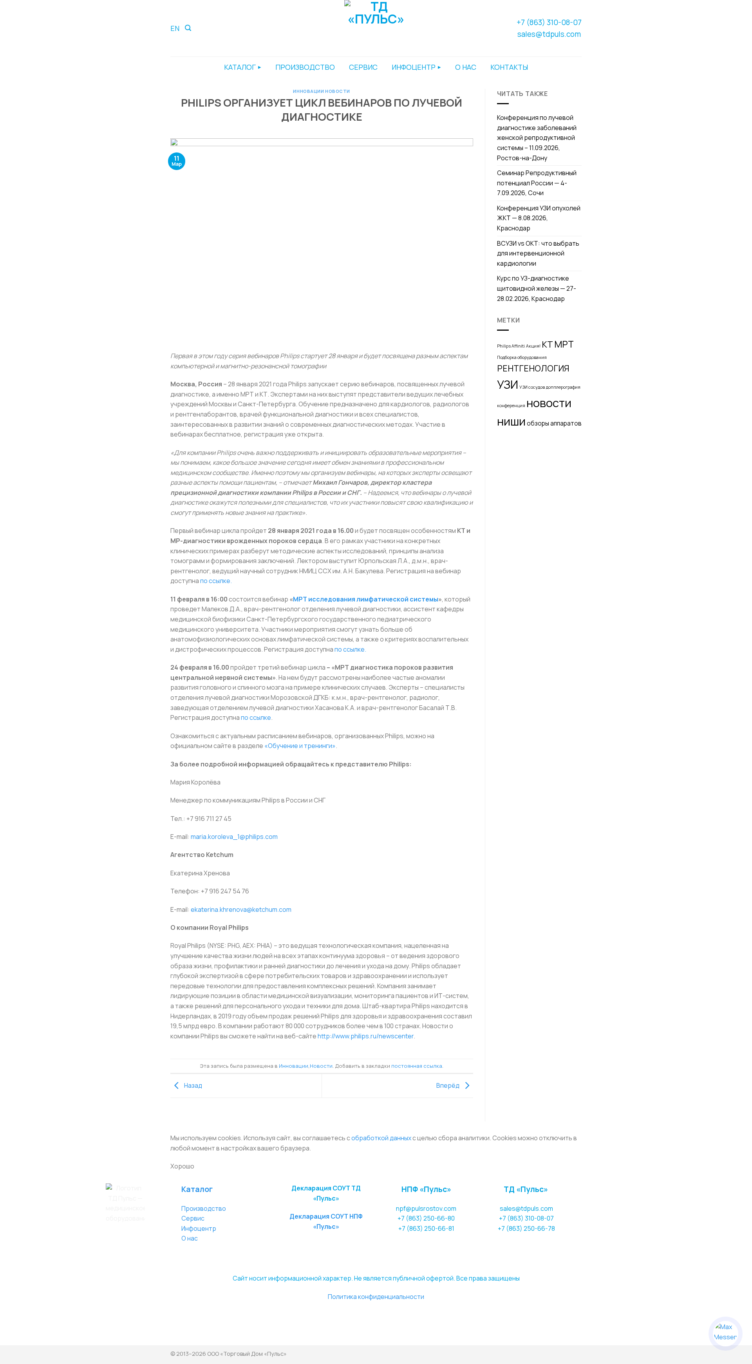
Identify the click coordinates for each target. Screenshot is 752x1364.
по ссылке (256, 717)
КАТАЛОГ (240, 67)
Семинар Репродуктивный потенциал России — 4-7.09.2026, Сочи (537, 182)
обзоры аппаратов (554, 423)
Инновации (308, 91)
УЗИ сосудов (532, 387)
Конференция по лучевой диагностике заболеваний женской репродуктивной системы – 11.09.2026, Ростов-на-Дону (537, 137)
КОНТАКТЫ (509, 67)
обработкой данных (381, 1138)
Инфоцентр (198, 1228)
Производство (203, 1208)
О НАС (465, 67)
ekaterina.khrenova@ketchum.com (241, 909)
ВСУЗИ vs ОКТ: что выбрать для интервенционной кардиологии (538, 253)
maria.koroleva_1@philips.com (234, 836)
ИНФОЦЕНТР (414, 67)
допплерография (563, 387)
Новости (337, 91)
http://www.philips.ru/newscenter (366, 1036)
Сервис (192, 1218)
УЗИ (507, 384)
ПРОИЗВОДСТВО (305, 67)
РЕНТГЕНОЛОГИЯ (533, 368)
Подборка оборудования (522, 357)
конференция (511, 405)
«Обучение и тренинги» (300, 745)
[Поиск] (188, 28)
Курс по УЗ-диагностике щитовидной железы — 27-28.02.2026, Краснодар (536, 288)
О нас (189, 1238)
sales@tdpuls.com (549, 34)
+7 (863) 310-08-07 (549, 22)
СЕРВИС (363, 67)
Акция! (533, 346)
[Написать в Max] (725, 1333)
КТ (547, 344)
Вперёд (448, 1085)
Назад (192, 1085)
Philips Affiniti (511, 346)
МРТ (564, 344)
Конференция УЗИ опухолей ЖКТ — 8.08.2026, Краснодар (538, 218)
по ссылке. (216, 580)
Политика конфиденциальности (376, 1296)
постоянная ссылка (416, 1065)
